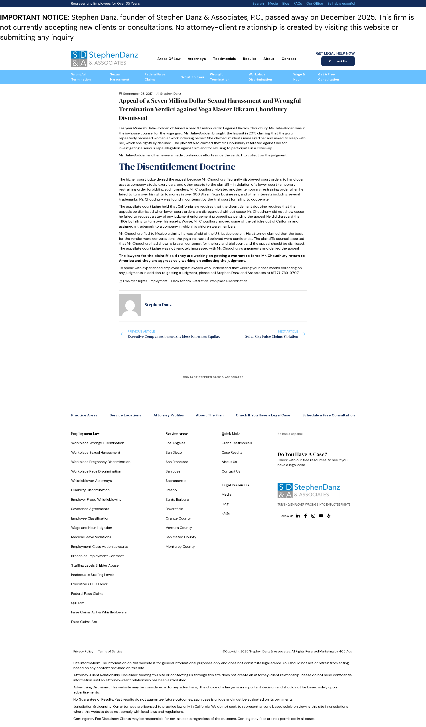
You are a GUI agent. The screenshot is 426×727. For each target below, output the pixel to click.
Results (249, 58)
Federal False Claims (155, 76)
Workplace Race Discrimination (96, 471)
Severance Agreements (90, 508)
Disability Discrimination (90, 490)
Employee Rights (135, 281)
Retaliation (200, 281)
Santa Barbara (177, 499)
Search (258, 3)
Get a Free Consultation (328, 76)
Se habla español (341, 3)
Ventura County (179, 527)
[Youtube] (321, 516)
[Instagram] (313, 516)
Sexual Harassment (119, 76)
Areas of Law (169, 58)
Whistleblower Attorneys (91, 480)
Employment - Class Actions (170, 281)
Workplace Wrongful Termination (97, 443)
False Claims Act (84, 621)
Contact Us (338, 61)
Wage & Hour (299, 76)
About (268, 58)
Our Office (314, 3)
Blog (285, 3)
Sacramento (176, 480)
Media (273, 3)
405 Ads (345, 651)
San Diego (174, 452)
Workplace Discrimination (260, 76)
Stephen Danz (170, 94)
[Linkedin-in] (298, 516)
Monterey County (180, 546)
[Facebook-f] (305, 516)
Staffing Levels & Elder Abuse (95, 565)
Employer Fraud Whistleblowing (96, 499)
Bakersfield (174, 508)
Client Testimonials (237, 443)
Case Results (232, 452)
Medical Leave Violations (91, 537)
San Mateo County (181, 537)
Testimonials (224, 58)
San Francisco (177, 461)
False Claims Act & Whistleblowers (99, 612)
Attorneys (197, 58)
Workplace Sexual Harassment (95, 452)
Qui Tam (77, 603)
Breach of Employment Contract (97, 556)
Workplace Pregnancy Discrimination (100, 461)
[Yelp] (329, 516)
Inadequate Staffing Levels (92, 574)
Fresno (171, 490)
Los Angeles (175, 443)
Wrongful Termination (81, 76)
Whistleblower (192, 77)
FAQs (298, 3)
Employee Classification (90, 518)
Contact (289, 58)
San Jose (173, 471)
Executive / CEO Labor (89, 584)
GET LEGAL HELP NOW (335, 53)
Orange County (178, 518)
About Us (229, 461)
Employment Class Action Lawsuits (99, 546)
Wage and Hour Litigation (91, 527)
